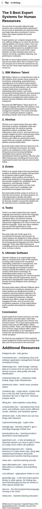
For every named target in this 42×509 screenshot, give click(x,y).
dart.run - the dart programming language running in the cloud (20, 490)
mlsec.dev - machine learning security (19, 460)
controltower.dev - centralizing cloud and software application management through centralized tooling (21, 360)
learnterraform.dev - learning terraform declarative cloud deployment (19, 434)
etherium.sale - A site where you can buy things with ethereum (20, 417)
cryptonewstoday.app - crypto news (18, 422)
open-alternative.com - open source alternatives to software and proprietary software (19, 467)
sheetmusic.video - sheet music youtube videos (20, 386)
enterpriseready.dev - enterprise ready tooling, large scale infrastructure (19, 379)
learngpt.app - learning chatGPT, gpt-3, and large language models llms (19, 428)
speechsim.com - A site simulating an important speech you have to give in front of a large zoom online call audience (21, 442)
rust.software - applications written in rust (20, 473)
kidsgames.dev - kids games (15, 353)
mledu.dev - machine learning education (20, 496)
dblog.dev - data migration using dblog (19, 402)
